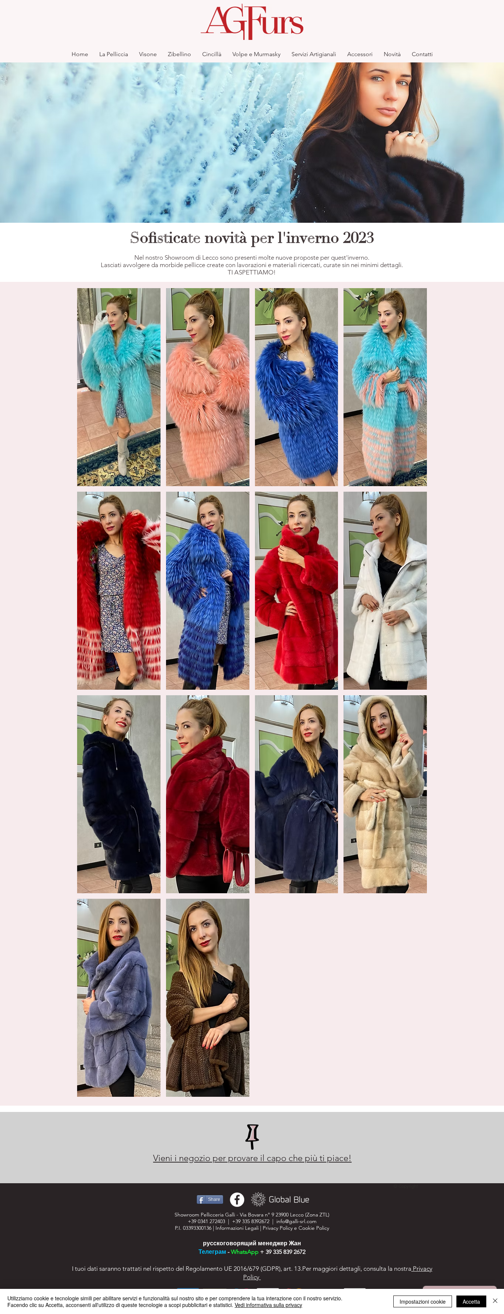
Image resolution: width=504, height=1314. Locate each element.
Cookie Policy (313, 1228)
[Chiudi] (495, 1301)
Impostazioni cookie (423, 1301)
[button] (118, 387)
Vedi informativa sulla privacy (268, 1304)
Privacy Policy (278, 1228)
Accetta (471, 1301)
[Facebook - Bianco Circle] (237, 1199)
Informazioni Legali (237, 1228)
